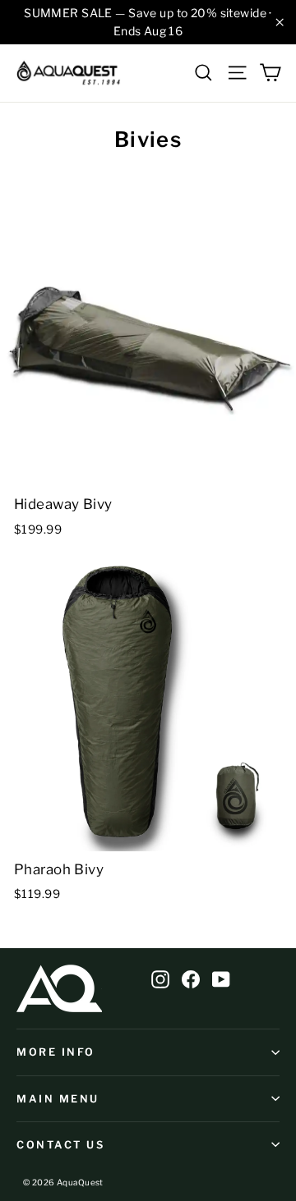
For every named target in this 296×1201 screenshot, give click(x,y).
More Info (55, 1052)
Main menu (57, 1099)
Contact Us (60, 1145)
